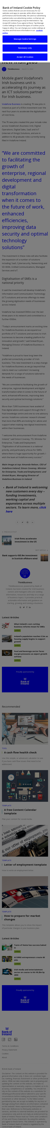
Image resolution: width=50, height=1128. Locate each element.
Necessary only (25, 48)
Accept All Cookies (25, 57)
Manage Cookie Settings (25, 39)
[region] (25, 31)
